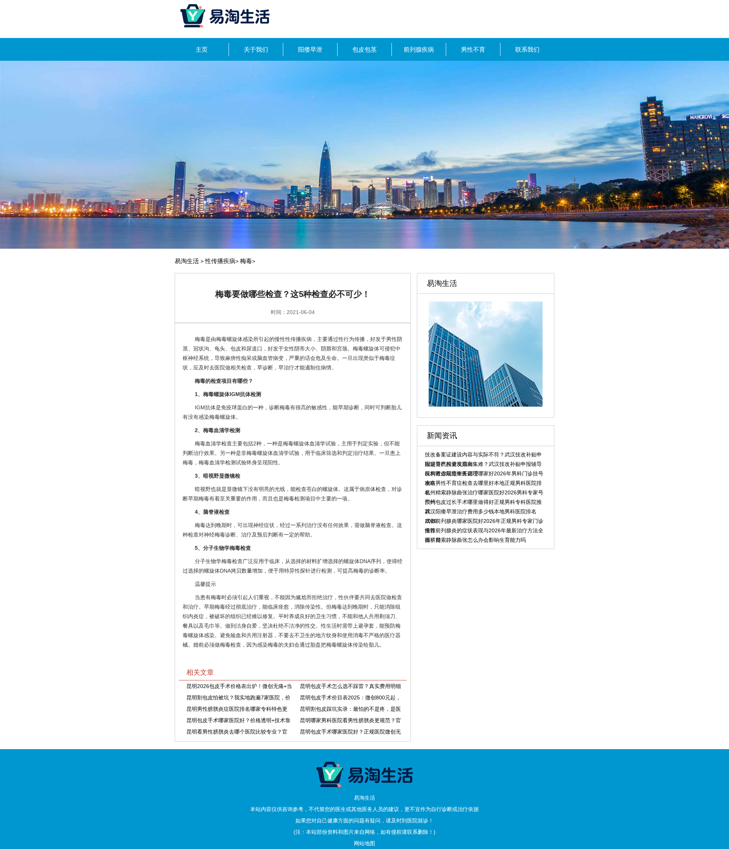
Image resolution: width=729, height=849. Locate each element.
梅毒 (246, 261)
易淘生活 (187, 261)
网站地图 (364, 843)
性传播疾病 (220, 261)
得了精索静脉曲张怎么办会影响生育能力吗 (475, 540)
